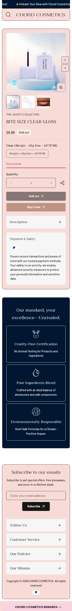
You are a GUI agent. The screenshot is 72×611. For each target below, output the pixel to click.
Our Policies (20, 554)
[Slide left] (65, 68)
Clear (31, 145)
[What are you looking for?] (8, 15)
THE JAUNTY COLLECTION (22, 114)
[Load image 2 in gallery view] (28, 102)
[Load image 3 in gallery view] (43, 102)
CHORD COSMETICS (41, 581)
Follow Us (18, 525)
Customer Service (25, 539)
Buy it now (33, 207)
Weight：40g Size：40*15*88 (28, 155)
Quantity (12, 174)
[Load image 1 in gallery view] (13, 102)
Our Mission (20, 568)
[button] (63, 183)
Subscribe (33, 506)
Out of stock (13, 164)
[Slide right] (65, 60)
